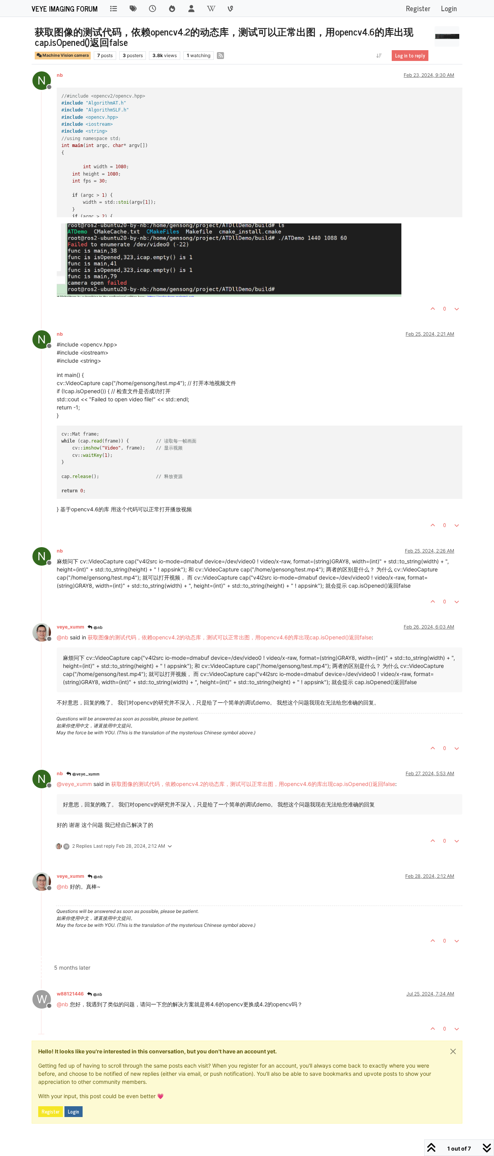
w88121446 (70, 994)
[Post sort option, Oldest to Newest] (379, 55)
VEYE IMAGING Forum (65, 8)
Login (73, 1111)
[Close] (453, 1051)
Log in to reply (410, 55)
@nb (97, 627)
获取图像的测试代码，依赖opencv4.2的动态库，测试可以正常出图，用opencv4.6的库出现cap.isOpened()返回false (230, 637)
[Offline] (44, 632)
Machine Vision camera (65, 55)
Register (50, 1111)
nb (60, 75)
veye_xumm (70, 627)
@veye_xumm (85, 773)
